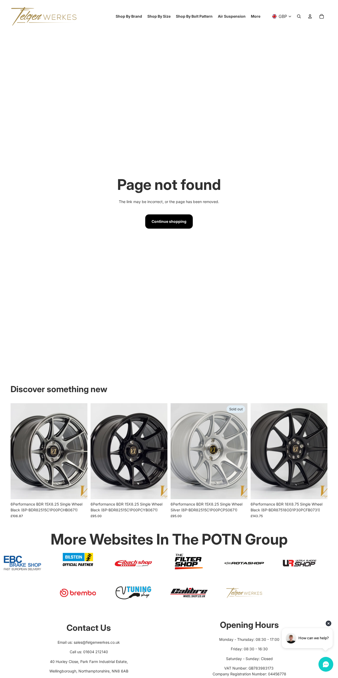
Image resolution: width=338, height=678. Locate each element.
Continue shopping (169, 221)
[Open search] (299, 16)
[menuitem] (255, 16)
